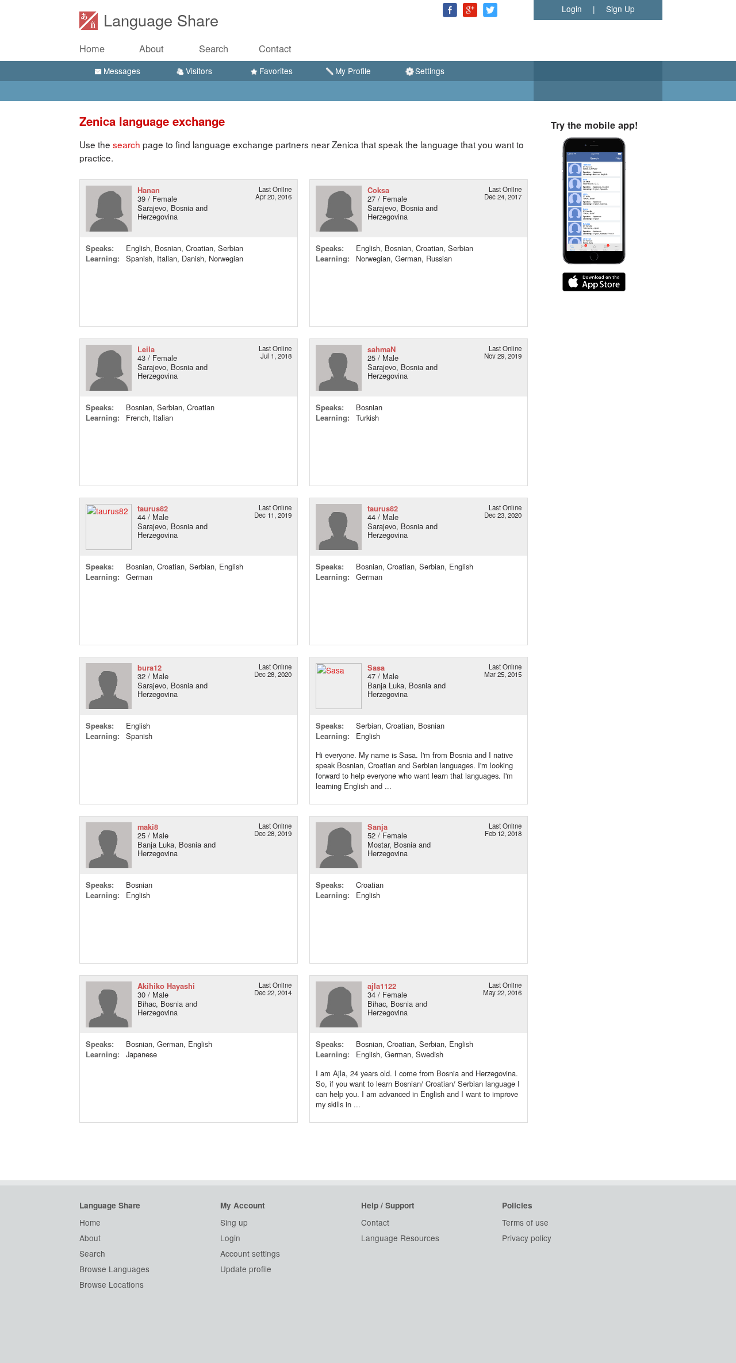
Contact (275, 48)
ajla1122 (381, 985)
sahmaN (381, 349)
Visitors (199, 70)
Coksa (378, 189)
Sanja (377, 826)
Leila (146, 349)
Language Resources (400, 1237)
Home (92, 48)
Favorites (276, 70)
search (126, 144)
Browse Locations (111, 1284)
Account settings (250, 1253)
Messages (121, 70)
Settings (429, 70)
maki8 (147, 826)
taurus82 (152, 508)
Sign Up (620, 8)
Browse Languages (114, 1269)
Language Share (160, 20)
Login (572, 8)
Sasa (376, 667)
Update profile (245, 1269)
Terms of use (525, 1222)
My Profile (353, 70)
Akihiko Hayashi (166, 985)
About (151, 48)
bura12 (149, 667)
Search (213, 48)
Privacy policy (526, 1237)
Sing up (234, 1222)
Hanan (148, 189)
